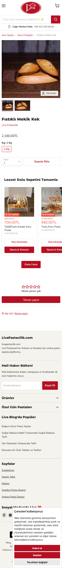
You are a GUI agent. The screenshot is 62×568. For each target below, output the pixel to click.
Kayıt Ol (50, 385)
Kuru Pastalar (25, 35)
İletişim (5, 483)
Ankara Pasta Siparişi (13, 496)
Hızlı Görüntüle (19, 242)
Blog (8, 542)
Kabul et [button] (37, 548)
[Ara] (55, 19)
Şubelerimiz (8, 470)
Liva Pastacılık (10, 125)
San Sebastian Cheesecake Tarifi (19, 443)
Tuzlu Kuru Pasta (50, 226)
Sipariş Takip (8, 476)
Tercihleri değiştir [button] (37, 562)
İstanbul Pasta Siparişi (14, 490)
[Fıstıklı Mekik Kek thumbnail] (7, 105)
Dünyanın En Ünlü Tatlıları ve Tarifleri (21, 450)
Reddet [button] (37, 555)
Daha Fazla (31, 264)
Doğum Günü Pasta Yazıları (16, 426)
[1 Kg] (7, 153)
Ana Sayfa (8, 35)
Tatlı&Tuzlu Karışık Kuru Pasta (17, 228)
